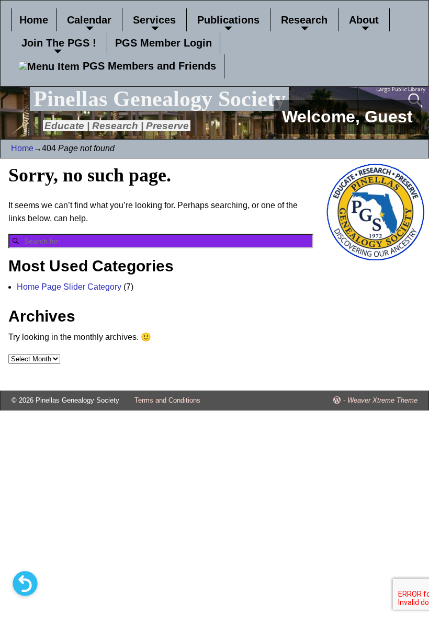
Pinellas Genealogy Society (159, 99)
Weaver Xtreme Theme (382, 400)
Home (33, 20)
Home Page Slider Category (69, 286)
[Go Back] (25, 583)
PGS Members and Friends (148, 66)
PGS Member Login (163, 43)
